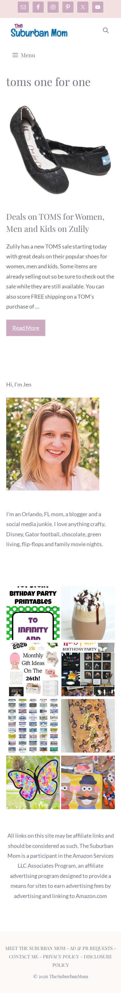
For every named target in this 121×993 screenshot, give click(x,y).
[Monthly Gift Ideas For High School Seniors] (33, 671)
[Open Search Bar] (106, 30)
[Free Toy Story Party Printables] (33, 614)
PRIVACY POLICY (61, 956)
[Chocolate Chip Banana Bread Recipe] (88, 727)
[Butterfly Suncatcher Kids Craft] (33, 784)
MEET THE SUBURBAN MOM (35, 948)
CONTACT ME (23, 956)
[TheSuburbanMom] (39, 30)
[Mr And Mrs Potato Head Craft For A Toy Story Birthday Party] (88, 784)
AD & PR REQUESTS (91, 948)
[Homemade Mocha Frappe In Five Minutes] (88, 614)
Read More (25, 327)
